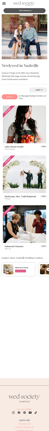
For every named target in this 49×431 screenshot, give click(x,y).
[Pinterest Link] (24, 413)
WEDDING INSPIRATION (24, 427)
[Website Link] (24, 403)
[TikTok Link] (36, 413)
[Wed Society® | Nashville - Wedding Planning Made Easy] (24, 4)
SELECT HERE (9, 97)
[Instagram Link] (13, 413)
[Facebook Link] (19, 413)
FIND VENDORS (24, 424)
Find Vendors (24, 11)
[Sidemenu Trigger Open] (4, 3)
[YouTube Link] (30, 413)
